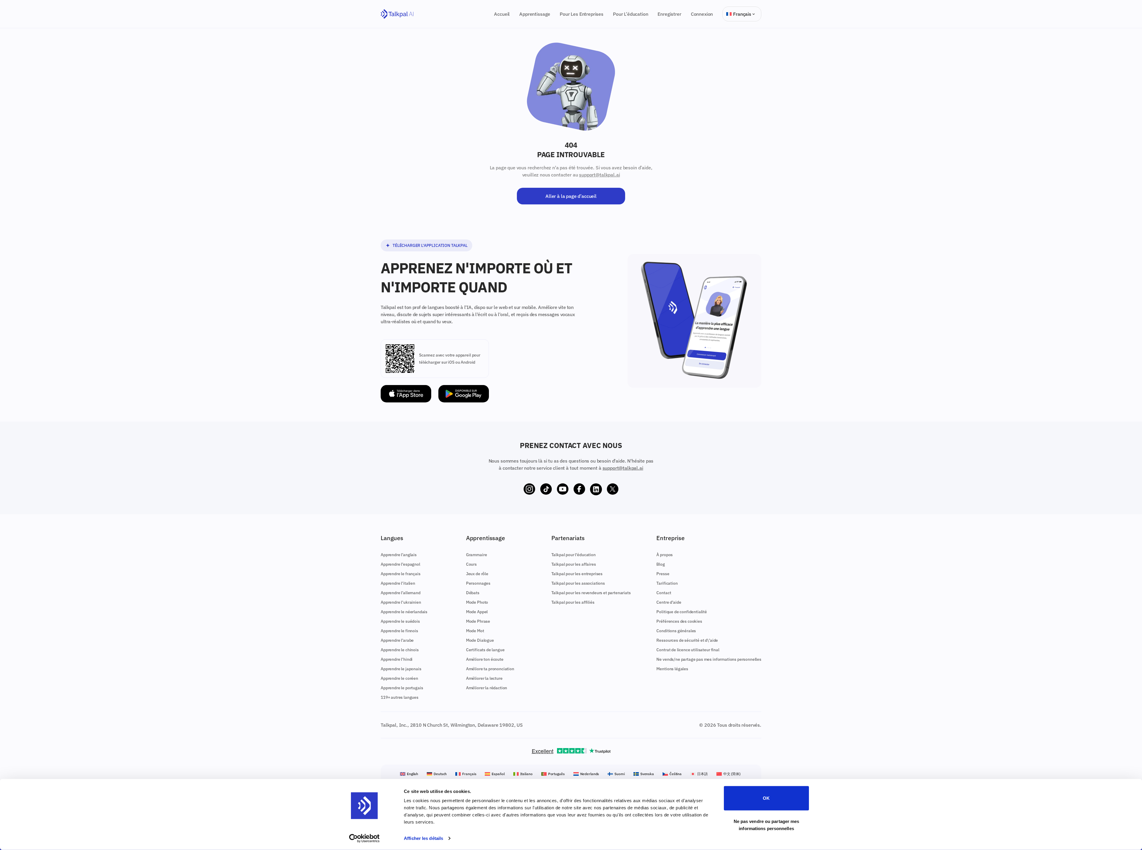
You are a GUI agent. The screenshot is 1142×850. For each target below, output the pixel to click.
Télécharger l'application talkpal (430, 245)
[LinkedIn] (596, 489)
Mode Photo (477, 602)
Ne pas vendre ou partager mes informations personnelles (766, 825)
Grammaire (476, 554)
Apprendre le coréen (399, 678)
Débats (472, 592)
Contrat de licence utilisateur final (687, 649)
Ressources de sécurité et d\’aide (687, 640)
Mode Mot (475, 630)
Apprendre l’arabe (397, 640)
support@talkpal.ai (599, 175)
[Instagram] (529, 489)
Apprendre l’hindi (396, 659)
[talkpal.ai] (397, 14)
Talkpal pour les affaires (573, 564)
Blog (660, 564)
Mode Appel (477, 611)
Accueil (502, 14)
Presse (662, 573)
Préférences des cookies (679, 621)
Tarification (666, 583)
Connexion (702, 14)
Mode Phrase (478, 621)
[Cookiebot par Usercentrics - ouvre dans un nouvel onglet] (364, 838)
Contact (663, 592)
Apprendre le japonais (401, 668)
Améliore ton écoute (484, 659)
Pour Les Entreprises (581, 14)
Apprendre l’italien (398, 583)
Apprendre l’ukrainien (401, 602)
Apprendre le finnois (399, 630)
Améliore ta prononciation (490, 668)
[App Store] (406, 394)
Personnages (478, 583)
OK (766, 798)
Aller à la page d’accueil (571, 196)
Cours (471, 564)
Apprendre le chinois (400, 649)
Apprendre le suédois (400, 621)
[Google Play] (463, 394)
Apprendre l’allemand (401, 592)
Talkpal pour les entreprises (577, 573)
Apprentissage (534, 14)
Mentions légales (672, 668)
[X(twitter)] (613, 489)
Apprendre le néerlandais (404, 611)
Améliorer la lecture (484, 678)
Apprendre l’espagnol (400, 564)
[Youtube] (563, 489)
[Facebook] (579, 489)
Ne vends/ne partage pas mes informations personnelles (708, 659)
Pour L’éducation (630, 14)
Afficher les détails (423, 838)
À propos (664, 554)
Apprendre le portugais (402, 687)
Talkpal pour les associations (578, 583)
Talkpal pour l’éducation (573, 554)
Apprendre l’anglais (399, 554)
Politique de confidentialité (681, 611)
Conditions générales (676, 630)
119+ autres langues (399, 697)
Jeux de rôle (477, 573)
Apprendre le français (401, 573)
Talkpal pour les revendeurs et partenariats (591, 592)
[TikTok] (546, 489)
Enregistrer (669, 14)
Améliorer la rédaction (486, 687)
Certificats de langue (485, 649)
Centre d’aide (668, 602)
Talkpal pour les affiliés (572, 602)
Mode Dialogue (480, 640)
